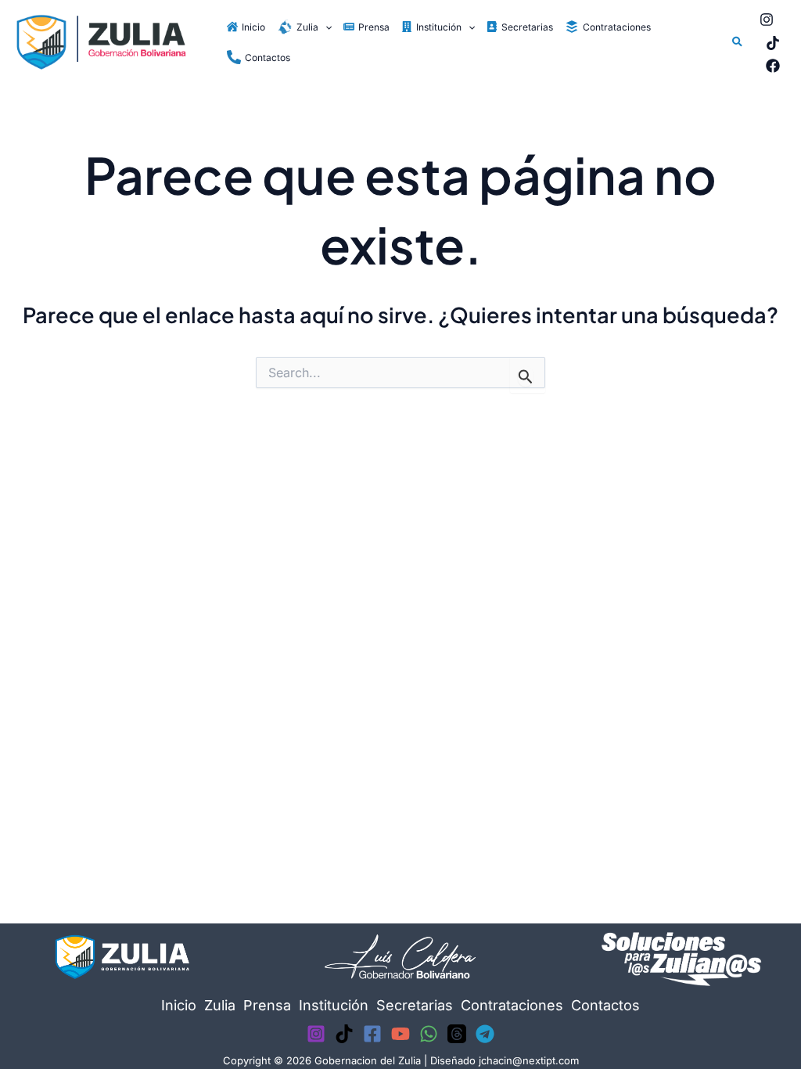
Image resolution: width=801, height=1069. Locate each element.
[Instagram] (767, 20)
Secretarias (414, 1005)
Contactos (605, 1005)
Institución (333, 1005)
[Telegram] (485, 1033)
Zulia (219, 1005)
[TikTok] (773, 43)
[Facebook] (773, 66)
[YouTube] (400, 1033)
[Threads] (456, 1033)
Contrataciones (512, 1005)
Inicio (178, 1005)
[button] (325, 27)
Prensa (267, 1005)
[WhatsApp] (428, 1033)
